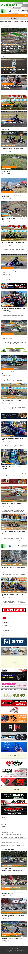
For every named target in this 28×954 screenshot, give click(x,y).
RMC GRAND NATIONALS (17, 912)
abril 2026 (3, 826)
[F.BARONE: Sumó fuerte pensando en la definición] (14, 429)
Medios (4, 56)
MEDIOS (11, 67)
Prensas (4, 93)
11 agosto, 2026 (5, 871)
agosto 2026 (3, 819)
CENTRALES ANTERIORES (7, 865)
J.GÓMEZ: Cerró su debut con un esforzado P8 (11, 834)
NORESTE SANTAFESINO (10, 145)
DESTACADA (14, 44)
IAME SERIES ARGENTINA (17, 865)
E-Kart (10, 52)
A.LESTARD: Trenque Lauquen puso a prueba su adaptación (14, 840)
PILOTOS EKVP (10, 104)
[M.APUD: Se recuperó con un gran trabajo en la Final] (14, 522)
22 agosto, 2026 (5, 597)
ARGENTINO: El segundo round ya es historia (13, 567)
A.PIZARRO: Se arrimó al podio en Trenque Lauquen (12, 837)
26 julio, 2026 (4, 918)
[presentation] (24, 26)
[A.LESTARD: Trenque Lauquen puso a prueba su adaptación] (14, 299)
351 (16, 617)
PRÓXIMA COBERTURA (6, 46)
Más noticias (5, 129)
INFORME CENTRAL (16, 887)
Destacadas (5, 26)
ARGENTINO (4, 44)
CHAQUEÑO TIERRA (5, 67)
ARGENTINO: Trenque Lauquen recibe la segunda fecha (13, 49)
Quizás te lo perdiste (8, 849)
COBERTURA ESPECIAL (12, 564)
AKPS (3, 215)
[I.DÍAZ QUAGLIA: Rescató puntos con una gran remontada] (14, 391)
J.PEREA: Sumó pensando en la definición (13, 337)
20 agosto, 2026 (5, 72)
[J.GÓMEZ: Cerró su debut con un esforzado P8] (14, 233)
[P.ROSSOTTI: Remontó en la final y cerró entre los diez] (14, 457)
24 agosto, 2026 (5, 108)
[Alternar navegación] (2, 15)
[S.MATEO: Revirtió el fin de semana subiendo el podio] (14, 362)
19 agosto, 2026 (5, 52)
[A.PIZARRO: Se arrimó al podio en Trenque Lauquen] (14, 261)
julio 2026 (3, 821)
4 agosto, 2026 (5, 895)
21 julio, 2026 (4, 941)
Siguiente (22, 617)
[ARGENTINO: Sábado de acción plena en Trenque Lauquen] (14, 585)
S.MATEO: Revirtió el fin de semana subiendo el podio (12, 845)
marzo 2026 (3, 827)
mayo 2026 (3, 824)
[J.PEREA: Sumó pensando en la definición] (14, 327)
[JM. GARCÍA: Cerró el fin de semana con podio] (14, 494)
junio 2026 (3, 823)
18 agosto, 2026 (5, 88)
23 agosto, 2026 (5, 569)
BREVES (9, 44)
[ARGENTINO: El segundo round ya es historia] (14, 558)
